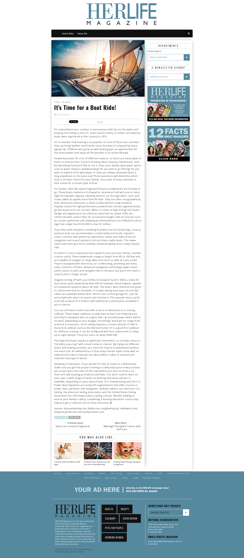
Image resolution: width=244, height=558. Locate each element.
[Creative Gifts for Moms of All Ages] (68, 458)
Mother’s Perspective (178, 473)
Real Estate (111, 478)
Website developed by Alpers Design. (69, 552)
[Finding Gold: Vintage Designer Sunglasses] (128, 458)
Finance (102, 473)
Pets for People (92, 478)
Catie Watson (63, 114)
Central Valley (67, 33)
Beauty (58, 473)
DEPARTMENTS (154, 51)
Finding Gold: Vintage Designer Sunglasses (127, 463)
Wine (135, 478)
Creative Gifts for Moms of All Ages (67, 463)
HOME (56, 33)
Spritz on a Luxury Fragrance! (73, 426)
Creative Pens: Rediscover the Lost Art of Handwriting (97, 463)
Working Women (151, 478)
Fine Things (62, 102)
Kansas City (82, 33)
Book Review (72, 473)
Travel (125, 478)
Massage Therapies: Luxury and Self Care (122, 428)
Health (148, 473)
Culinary (88, 473)
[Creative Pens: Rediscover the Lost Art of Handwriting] (98, 458)
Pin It (100, 121)
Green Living (133, 473)
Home (160, 473)
